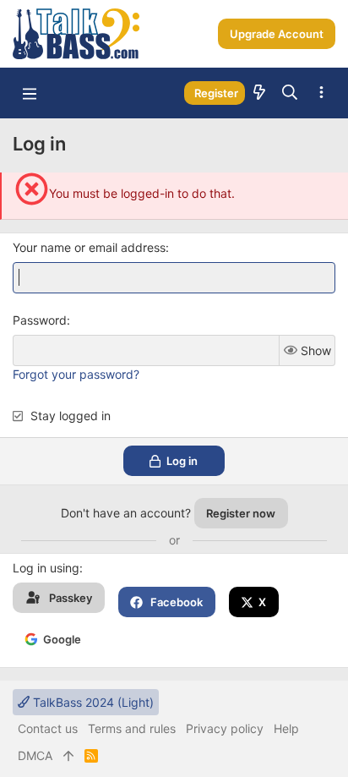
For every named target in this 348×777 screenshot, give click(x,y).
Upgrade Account (277, 34)
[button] (29, 93)
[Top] (68, 755)
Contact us (48, 728)
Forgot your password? (76, 374)
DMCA (35, 755)
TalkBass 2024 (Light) (92, 702)
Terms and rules (132, 728)
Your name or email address (89, 247)
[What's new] (259, 93)
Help (286, 728)
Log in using (46, 568)
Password (40, 320)
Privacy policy (225, 728)
